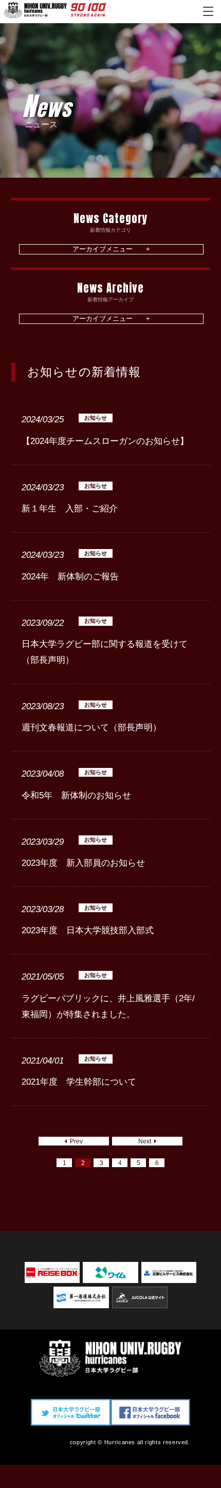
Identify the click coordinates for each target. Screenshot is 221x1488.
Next (146, 1141)
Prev (75, 1141)
